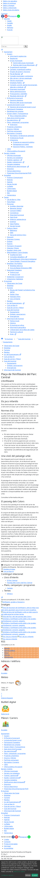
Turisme (7, 350)
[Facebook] (2, 16)
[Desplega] (14, 339)
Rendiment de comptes (12, 745)
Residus (7, 352)
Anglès (9, 25)
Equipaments (7, 342)
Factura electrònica (11, 787)
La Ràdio (7, 824)
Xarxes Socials (9, 822)
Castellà (10, 23)
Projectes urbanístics (11, 756)
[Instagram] (12, 16)
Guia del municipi (24, 339)
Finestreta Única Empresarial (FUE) (16, 789)
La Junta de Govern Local (12, 740)
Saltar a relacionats (9, 8)
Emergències (11, 368)
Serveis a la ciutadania (12, 773)
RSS (5, 831)
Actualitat (4, 813)
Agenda (6, 648)
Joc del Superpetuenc (11, 354)
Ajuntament (5, 734)
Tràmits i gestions (10, 776)
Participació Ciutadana (12, 742)
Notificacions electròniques (13, 782)
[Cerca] (25, 46)
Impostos (7, 784)
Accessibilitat (8, 848)
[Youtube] (6, 16)
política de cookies (19, 871)
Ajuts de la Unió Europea (12, 749)
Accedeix (4, 673)
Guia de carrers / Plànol (12, 359)
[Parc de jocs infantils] (9, 639)
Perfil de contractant (11, 760)
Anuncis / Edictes (10, 758)
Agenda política (9, 651)
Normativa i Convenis (11, 762)
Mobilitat (7, 348)
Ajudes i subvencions (11, 778)
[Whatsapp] (18, 16)
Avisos (6, 653)
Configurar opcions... (7, 875)
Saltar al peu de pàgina (11, 10)
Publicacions (8, 657)
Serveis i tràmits (6, 769)
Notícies (7, 655)
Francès (10, 30)
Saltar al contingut (9, 3)
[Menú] (2, 50)
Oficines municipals (11, 771)
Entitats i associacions (15, 366)
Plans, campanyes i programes (15, 753)
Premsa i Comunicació (12, 815)
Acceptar (34, 875)
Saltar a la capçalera (10, 1)
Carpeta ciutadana (10, 780)
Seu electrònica (9, 751)
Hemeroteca (8, 833)
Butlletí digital (9, 828)
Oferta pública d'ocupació (13, 767)
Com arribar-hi (9, 357)
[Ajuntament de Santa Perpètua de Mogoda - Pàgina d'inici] (9, 40)
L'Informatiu (8, 826)
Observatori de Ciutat (11, 346)
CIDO (6, 765)
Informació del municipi (12, 370)
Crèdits (6, 839)
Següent (10, 698)
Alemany (10, 28)
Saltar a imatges (8, 6)
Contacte (4, 14)
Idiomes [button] (7, 19)
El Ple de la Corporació (12, 738)
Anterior (4, 698)
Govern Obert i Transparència (14, 747)
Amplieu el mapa (9, 569)
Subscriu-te (5, 714)
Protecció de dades (11, 844)
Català (9, 21)
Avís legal (7, 846)
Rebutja (27, 875)
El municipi (9, 339)
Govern (6, 736)
